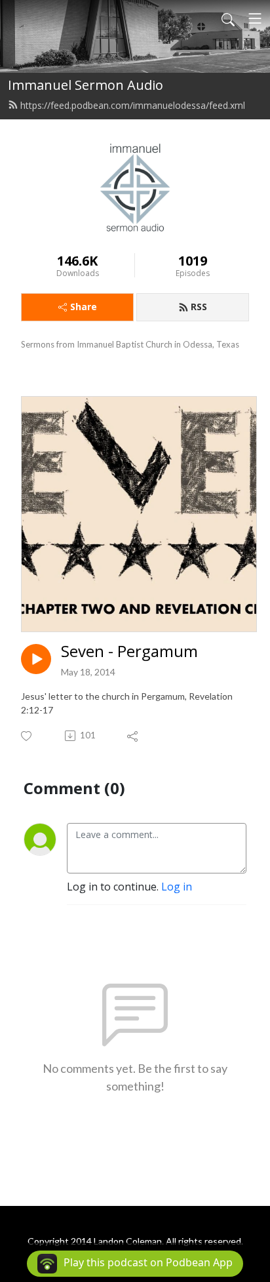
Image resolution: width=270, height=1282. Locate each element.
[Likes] (27, 736)
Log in (176, 886)
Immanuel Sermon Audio (85, 85)
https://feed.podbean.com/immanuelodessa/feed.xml (132, 105)
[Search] (228, 18)
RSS (199, 306)
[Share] (133, 736)
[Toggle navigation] (255, 18)
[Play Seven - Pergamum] (36, 659)
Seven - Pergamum (129, 651)
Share (83, 306)
